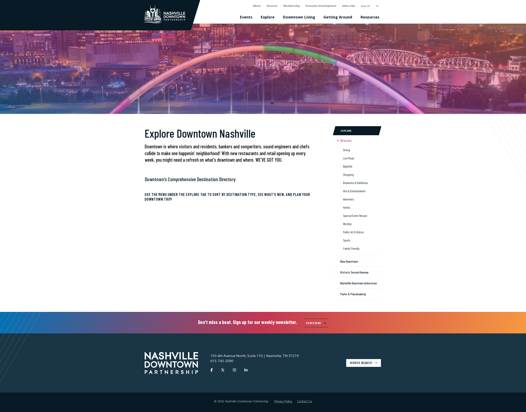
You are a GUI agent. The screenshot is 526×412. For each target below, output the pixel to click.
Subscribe (348, 6)
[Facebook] (211, 370)
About (257, 6)
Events (246, 17)
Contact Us (304, 401)
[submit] (377, 6)
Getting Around (337, 17)
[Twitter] (223, 370)
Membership (291, 6)
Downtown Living (299, 17)
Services (272, 6)
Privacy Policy (283, 401)
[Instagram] (234, 370)
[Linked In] (246, 370)
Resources (369, 17)
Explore (268, 17)
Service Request (361, 363)
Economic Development (321, 6)
